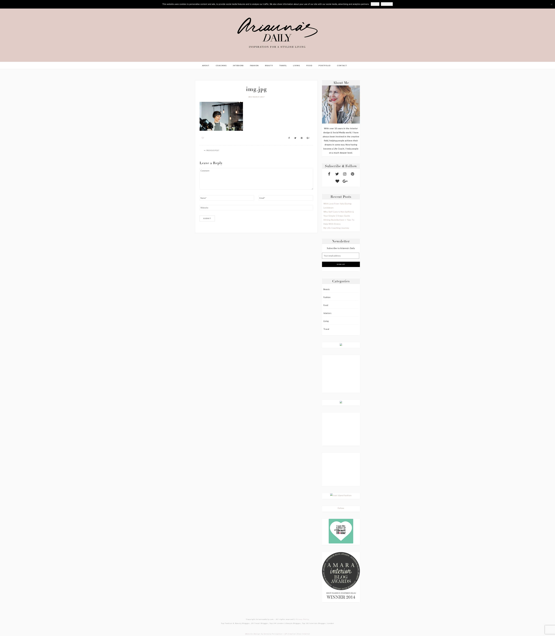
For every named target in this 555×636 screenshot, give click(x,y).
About (205, 65)
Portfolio (325, 65)
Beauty (269, 65)
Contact (342, 65)
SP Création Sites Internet (297, 634)
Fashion (254, 65)
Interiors (238, 65)
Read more (387, 4)
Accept (375, 4)
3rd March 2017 (256, 97)
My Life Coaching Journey (336, 228)
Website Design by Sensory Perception (264, 634)
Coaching (221, 65)
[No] (551, 4)
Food (309, 65)
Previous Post (212, 150)
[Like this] (203, 138)
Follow (341, 508)
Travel (283, 65)
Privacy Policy (302, 619)
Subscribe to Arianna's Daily (341, 248)
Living (296, 65)
